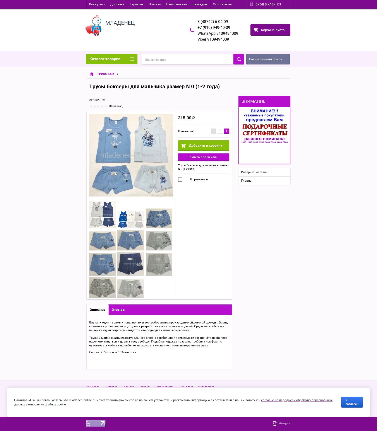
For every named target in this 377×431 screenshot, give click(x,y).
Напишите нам (176, 4)
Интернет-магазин (254, 172)
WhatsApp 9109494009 (217, 33)
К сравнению (199, 179)
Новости (155, 4)
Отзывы (118, 310)
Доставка (117, 4)
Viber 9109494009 (213, 39)
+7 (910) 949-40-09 (213, 27)
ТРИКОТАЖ (105, 74)
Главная (247, 180)
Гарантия (137, 4)
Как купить (97, 4)
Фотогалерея (222, 4)
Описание (98, 310)
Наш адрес (200, 4)
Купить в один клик (204, 157)
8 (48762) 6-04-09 (212, 21)
